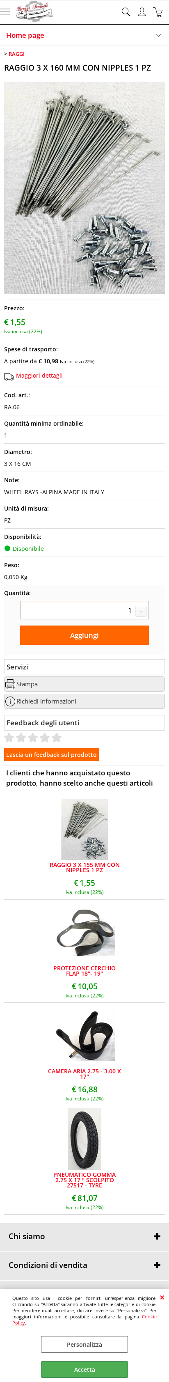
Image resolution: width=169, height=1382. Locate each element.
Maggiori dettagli (39, 375)
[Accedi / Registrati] (143, 12)
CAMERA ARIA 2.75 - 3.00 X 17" (84, 1073)
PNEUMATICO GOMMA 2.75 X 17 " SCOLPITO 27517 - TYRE (84, 1180)
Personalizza (84, 1344)
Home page (25, 35)
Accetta (84, 1369)
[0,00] (159, 12)
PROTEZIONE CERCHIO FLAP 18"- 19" (84, 970)
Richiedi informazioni (46, 701)
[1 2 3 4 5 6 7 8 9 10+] (84, 611)
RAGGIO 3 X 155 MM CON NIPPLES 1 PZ (85, 867)
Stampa (27, 684)
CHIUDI (162, 1297)
